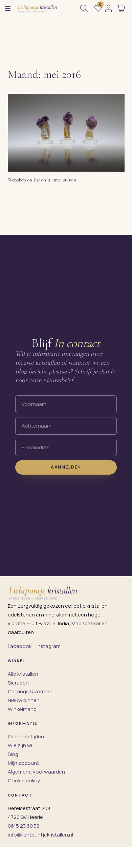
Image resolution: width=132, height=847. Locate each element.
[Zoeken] (84, 8)
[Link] (108, 8)
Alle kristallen (23, 673)
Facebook (19, 646)
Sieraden (18, 682)
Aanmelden (66, 467)
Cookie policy (24, 780)
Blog (13, 754)
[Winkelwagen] (121, 8)
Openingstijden (26, 736)
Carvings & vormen (30, 691)
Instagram (49, 646)
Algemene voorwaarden (36, 771)
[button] (8, 8)
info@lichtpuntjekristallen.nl (40, 834)
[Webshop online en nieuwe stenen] (66, 133)
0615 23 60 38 (24, 825)
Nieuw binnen (24, 700)
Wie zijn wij (21, 745)
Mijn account (23, 762)
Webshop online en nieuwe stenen (42, 180)
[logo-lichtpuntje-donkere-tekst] (37, 8)
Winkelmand (22, 709)
